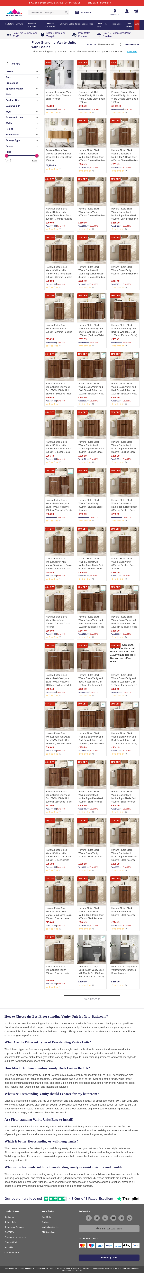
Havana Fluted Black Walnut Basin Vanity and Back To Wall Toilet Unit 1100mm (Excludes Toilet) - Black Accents (124, 740)
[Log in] (127, 11)
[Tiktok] (129, 1218)
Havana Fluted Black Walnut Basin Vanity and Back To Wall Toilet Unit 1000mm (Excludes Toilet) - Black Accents (59, 798)
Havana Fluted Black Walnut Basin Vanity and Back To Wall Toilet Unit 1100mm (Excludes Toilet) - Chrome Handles (91, 623)
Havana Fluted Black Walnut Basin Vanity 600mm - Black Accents (123, 911)
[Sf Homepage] (14, 12)
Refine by (15, 64)
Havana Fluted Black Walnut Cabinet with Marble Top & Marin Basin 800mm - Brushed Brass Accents (124, 448)
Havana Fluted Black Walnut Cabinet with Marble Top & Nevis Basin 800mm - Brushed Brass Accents (91, 448)
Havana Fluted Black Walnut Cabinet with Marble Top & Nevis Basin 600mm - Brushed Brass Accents (59, 565)
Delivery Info (10, 1222)
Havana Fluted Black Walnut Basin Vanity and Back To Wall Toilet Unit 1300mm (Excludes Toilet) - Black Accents (124, 623)
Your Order (46, 1217)
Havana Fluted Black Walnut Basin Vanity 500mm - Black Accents (57, 969)
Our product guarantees (15, 1237)
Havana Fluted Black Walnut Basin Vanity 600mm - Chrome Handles (124, 270)
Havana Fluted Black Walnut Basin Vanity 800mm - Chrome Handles (91, 212)
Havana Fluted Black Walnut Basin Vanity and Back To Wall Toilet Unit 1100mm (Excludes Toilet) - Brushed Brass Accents (91, 390)
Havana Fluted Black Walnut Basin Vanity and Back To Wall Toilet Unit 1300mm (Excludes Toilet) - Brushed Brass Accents (91, 332)
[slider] (6, 156)
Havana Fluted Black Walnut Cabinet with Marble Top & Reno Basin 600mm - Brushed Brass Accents (124, 507)
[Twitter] (97, 1218)
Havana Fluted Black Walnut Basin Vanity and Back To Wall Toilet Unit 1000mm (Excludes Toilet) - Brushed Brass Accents (124, 390)
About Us (8, 1247)
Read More (132, 51)
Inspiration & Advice (50, 1227)
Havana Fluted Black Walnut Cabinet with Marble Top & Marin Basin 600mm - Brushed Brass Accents (91, 565)
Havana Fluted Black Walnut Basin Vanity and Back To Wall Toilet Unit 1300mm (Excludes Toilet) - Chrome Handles (91, 740)
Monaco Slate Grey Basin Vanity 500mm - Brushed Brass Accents (124, 969)
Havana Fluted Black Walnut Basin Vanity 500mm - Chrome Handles (59, 328)
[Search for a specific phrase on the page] (66, 12)
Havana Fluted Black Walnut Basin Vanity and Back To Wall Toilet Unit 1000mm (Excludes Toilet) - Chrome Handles (59, 507)
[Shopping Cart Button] (136, 11)
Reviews (45, 1222)
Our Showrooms (11, 1252)
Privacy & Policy (11, 1242)
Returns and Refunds (13, 1227)
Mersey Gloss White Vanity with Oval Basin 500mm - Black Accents (59, 95)
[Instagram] (121, 1218)
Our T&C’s (9, 1232)
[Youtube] (113, 1218)
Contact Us (9, 1217)
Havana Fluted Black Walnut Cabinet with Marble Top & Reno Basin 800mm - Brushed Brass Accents (58, 448)
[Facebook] (88, 1218)
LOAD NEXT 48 (91, 999)
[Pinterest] (105, 1218)
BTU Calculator (48, 1232)
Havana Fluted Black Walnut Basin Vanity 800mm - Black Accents (90, 853)
